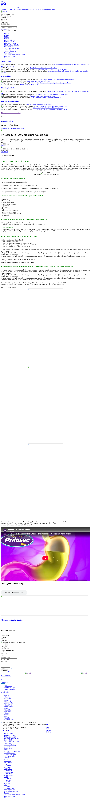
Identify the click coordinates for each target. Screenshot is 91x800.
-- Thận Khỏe (8, 769)
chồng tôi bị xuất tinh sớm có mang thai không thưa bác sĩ (51, 106)
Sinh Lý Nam (9, 706)
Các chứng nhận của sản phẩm (12, 620)
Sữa (5, 58)
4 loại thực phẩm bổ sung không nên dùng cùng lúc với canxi (54, 83)
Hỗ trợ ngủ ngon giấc (10, 43)
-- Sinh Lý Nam (8, 775)
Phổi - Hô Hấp (8, 46)
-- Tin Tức (7, 764)
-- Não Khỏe (7, 767)
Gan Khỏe (8, 697)
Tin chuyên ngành (10, 687)
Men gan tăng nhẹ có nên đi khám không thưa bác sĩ (46, 97)
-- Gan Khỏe (7, 765)
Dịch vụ (3, 679)
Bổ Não (6, 38)
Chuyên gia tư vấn (31, 9)
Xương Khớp (8, 53)
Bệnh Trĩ (6, 33)
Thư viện (15, 9)
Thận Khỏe (8, 700)
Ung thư (7, 718)
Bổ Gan (6, 35)
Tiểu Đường (7, 50)
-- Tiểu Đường (8, 770)
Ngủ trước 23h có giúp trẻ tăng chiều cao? (38, 81)
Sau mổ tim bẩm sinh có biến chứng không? (39, 104)
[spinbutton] (3, 644)
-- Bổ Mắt (7, 783)
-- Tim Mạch (7, 780)
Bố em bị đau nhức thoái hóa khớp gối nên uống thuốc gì (51, 109)
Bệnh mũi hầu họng (9, 56)
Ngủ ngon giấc (9, 719)
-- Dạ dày (7, 781)
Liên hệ (53, 9)
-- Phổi (6, 777)
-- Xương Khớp (8, 772)
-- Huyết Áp (7, 778)
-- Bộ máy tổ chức (9, 756)
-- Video (6, 759)
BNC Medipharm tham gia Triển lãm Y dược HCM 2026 (50, 69)
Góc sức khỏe (22, 9)
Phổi (6, 708)
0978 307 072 (5, 29)
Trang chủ (3, 9)
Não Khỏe (8, 698)
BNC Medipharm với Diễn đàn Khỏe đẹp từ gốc (43, 68)
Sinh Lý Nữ (8, 705)
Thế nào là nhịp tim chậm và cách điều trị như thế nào (48, 108)
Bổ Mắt (6, 37)
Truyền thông (6, 61)
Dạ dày (7, 713)
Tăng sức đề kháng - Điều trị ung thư (14, 54)
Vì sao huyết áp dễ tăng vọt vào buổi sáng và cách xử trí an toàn (56, 79)
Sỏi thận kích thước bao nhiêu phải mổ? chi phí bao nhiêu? (51, 94)
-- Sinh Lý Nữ (8, 773)
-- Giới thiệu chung (9, 753)
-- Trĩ (5, 785)
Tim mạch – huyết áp (10, 51)
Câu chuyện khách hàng (44, 9)
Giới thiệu (9, 9)
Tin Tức (7, 695)
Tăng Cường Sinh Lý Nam (11, 48)
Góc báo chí (8, 686)
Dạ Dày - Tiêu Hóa (9, 41)
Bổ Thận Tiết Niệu (9, 40)
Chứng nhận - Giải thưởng (11, 113)
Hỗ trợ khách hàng (6, 676)
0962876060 (4, 152)
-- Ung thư (7, 786)
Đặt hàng (3, 145)
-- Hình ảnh (7, 761)
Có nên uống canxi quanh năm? (29, 84)
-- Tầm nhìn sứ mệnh (10, 754)
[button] (7, 644)
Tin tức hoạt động (10, 689)
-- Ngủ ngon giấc (9, 788)
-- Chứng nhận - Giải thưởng (12, 751)
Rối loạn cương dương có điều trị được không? (42, 96)
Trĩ (6, 716)
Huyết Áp (8, 710)
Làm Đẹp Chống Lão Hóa (11, 45)
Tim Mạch (8, 711)
